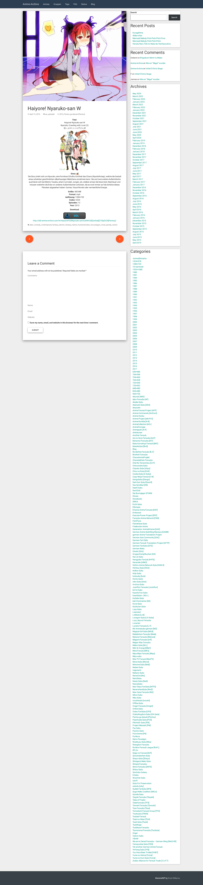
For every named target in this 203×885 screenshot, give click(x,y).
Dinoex (135, 496)
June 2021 (137, 129)
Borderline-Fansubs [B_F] (143, 452)
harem (74, 225)
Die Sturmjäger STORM (142, 493)
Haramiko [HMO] (140, 562)
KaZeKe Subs (138, 598)
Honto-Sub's (138, 579)
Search (133, 12)
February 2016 (139, 215)
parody (108, 225)
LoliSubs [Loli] (138, 615)
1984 (135, 278)
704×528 (136, 380)
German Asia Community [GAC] (146, 537)
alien (31, 225)
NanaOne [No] (139, 675)
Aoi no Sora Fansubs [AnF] (144, 438)
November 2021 (139, 116)
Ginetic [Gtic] (138, 551)
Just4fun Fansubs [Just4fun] (145, 587)
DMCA (135, 501)
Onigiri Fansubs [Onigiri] (143, 706)
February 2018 (139, 149)
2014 (135, 361)
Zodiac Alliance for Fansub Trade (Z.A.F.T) (150, 861)
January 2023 (139, 102)
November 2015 (139, 223)
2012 (135, 355)
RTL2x (135, 750)
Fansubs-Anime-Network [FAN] (146, 518)
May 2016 (137, 207)
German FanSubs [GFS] (143, 546)
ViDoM (135, 838)
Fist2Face (137, 521)
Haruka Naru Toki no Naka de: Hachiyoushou (152, 44)
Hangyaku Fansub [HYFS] (144, 559)
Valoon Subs (138, 836)
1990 (135, 294)
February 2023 (139, 99)
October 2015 (138, 226)
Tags (67, 4)
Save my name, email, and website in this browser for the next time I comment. (64, 323)
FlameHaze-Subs (140, 524)
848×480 (136, 388)
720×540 (136, 383)
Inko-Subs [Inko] (139, 582)
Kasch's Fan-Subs (140, 593)
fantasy (68, 225)
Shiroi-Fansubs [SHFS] (142, 767)
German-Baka (138, 548)
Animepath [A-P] (140, 430)
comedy (37, 225)
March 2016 (138, 212)
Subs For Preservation (142, 783)
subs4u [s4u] (138, 786)
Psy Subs (136, 728)
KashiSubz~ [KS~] (140, 595)
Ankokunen (137, 432)
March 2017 (138, 179)
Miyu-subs (137, 656)
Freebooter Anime (140, 526)
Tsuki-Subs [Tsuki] (140, 822)
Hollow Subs (138, 571)
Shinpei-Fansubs (140, 764)
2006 (135, 338)
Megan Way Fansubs (142, 642)
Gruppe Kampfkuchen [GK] (144, 554)
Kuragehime (138, 33)
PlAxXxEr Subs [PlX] (141, 722)
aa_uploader (50, 114)
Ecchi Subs (137, 504)
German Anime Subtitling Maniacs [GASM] (150, 532)
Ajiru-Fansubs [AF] (140, 399)
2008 (135, 344)
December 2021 (139, 113)
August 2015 (138, 232)
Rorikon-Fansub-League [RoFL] (146, 747)
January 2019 (139, 143)
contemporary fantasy (49, 225)
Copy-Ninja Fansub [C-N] (143, 477)
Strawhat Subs (139, 778)
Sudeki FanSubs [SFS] (142, 789)
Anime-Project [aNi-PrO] (143, 419)
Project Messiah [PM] (142, 725)
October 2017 (138, 160)
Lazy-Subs (137, 609)
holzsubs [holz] (139, 576)
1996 (135, 311)
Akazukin (136, 408)
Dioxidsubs (137, 499)
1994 (135, 305)
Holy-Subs (137, 573)
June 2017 (137, 171)
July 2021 (137, 127)
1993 (135, 303)
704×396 (136, 374)
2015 (135, 363)
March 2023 (138, 96)
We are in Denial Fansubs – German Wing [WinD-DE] (154, 841)
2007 (135, 341)
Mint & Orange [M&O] (142, 648)
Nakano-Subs (138, 673)
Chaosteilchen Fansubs (143, 460)
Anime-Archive (31, 4)
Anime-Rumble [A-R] (141, 421)
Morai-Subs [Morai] (141, 662)
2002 (135, 327)
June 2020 (137, 132)
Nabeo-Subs (138, 667)
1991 (135, 297)
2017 (135, 369)
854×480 (136, 391)
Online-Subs (138, 709)
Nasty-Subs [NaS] (140, 681)
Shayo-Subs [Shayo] (141, 758)
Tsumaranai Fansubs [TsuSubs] (146, 830)
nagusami (137, 670)
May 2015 (137, 240)
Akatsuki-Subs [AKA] (141, 405)
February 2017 (139, 182)
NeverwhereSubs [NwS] (143, 689)
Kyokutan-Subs (139, 606)
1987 (135, 286)
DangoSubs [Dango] (141, 479)
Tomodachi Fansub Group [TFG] (146, 811)
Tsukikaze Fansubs (141, 827)
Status (84, 4)
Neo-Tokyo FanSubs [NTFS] (144, 687)
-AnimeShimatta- (140, 258)
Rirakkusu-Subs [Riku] (142, 742)
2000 (135, 322)
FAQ (75, 4)
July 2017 (137, 168)
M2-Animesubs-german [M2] (145, 629)
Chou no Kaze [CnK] (141, 471)
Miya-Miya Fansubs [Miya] (144, 653)
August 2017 (138, 165)
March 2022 (138, 104)
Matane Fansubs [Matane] (144, 637)
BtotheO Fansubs (140, 454)
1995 (135, 308)
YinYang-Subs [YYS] (141, 850)
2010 (135, 350)
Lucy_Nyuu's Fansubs (142, 620)
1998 (135, 316)
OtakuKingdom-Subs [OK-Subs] (146, 714)
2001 (135, 325)
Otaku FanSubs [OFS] (142, 711)
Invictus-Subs (138, 584)
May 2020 (137, 135)
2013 (61, 114)
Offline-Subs (138, 703)
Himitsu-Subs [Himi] (141, 568)
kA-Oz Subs (137, 590)
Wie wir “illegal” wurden (155, 63)
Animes (46, 4)
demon (61, 225)
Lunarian (136, 623)
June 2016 (137, 204)
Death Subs (137, 488)
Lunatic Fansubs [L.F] (142, 626)
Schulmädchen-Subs (141, 756)
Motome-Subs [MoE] (141, 664)
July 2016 (137, 201)
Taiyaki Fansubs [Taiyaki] (143, 797)
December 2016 (139, 187)
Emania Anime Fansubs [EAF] (145, 510)
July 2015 (137, 234)
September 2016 (140, 196)
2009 (135, 347)
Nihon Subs (137, 695)
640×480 (136, 372)
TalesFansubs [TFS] (141, 803)
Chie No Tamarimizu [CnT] (144, 463)
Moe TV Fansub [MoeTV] (143, 659)
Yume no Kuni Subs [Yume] (144, 858)
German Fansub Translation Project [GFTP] (151, 543)
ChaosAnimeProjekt (141, 457)
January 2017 (139, 185)
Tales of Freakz (139, 800)
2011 (135, 352)
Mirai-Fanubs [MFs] (141, 651)
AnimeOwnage (139, 427)
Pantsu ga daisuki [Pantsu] (74, 114)
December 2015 (139, 220)
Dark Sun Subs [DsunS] (142, 482)
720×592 (136, 385)
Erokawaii (137, 512)
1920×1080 (137, 269)
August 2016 (138, 198)
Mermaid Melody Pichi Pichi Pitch (147, 41)
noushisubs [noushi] (141, 700)
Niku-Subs (137, 698)
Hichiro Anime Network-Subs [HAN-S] (148, 565)
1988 (135, 289)
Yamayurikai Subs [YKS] (143, 844)
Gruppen (57, 4)
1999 (135, 319)
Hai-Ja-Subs (138, 557)
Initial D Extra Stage (154, 68)
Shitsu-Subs (138, 769)
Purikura (136, 736)
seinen (114, 225)
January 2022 (139, 110)
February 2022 (139, 107)
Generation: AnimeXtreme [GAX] (146, 529)
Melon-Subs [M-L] (140, 645)
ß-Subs (136, 775)
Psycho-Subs (138, 731)
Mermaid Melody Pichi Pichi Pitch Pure (149, 38)
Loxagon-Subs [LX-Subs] (143, 617)
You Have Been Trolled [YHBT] (145, 852)
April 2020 (137, 138)
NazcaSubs (137, 684)
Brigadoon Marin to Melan (151, 58)
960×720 (136, 394)
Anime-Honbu (138, 416)
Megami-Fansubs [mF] (142, 640)
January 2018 (139, 151)
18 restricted (138, 267)
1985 (135, 280)
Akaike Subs (138, 402)
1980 (135, 272)
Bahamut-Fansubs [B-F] (143, 441)
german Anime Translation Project (147, 535)
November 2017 (139, 157)
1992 (135, 300)
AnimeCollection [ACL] (142, 424)
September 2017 (140, 162)
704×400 (136, 377)
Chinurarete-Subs (140, 466)
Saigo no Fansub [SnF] (142, 753)
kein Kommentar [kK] (141, 601)
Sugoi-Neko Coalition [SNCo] (145, 792)
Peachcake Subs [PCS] (142, 720)
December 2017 (139, 154)
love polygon (95, 225)
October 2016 (138, 193)
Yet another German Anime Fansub (148, 847)
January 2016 (139, 218)
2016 (135, 366)
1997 (135, 314)
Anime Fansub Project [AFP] (144, 410)
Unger (135, 833)
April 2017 (137, 176)
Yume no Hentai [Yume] (142, 855)
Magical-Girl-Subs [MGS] (143, 631)
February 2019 (139, 140)
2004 (135, 333)
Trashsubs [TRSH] (140, 814)
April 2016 (137, 209)
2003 (135, 330)
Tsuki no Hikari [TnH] (141, 819)
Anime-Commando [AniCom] (145, 413)
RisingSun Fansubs (141, 745)
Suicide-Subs (138, 794)
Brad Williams (174, 878)
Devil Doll (136, 490)
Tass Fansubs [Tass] (141, 808)
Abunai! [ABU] (138, 396)
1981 (135, 275)
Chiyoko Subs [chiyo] (141, 468)
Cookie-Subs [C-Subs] (142, 474)
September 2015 (140, 229)
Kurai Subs (137, 604)
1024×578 (137, 261)
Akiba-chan (137, 35)
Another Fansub (139, 435)
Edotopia (136, 507)
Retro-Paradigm (139, 739)
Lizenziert (137, 612)
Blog (93, 4)
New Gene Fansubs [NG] (143, 692)
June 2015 (137, 237)
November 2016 (139, 190)
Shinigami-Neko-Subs (142, 761)
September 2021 (140, 121)
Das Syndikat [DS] (140, 485)
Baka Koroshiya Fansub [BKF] (145, 443)
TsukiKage (137, 825)
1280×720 (137, 264)
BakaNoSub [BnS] (140, 446)
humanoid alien (84, 225)
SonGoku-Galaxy (140, 772)
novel (103, 225)
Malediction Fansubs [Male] (144, 634)
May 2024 (137, 93)
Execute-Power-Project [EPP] (145, 515)
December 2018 (139, 146)
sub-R (135, 780)
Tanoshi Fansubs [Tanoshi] (144, 805)
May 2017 (137, 174)
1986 (135, 283)
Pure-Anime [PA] (139, 734)
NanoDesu (137, 678)
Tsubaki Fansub (139, 816)
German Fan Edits (140, 540)
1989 (135, 291)
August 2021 (138, 124)
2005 (135, 336)
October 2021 (138, 118)
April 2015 (137, 243)
